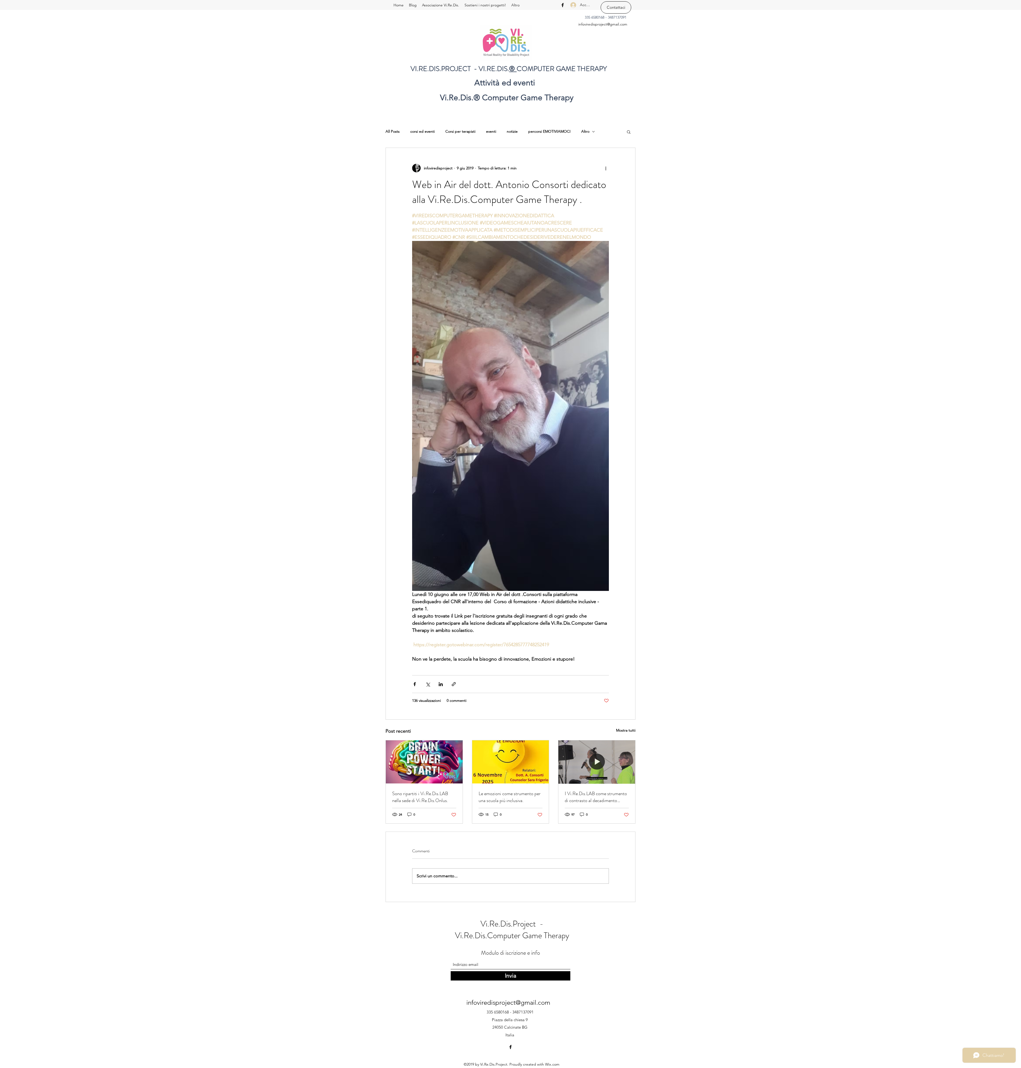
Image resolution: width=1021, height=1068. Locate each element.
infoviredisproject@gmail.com (602, 24)
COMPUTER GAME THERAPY (562, 69)
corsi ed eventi (422, 131)
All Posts (393, 131)
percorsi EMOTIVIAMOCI (549, 131)
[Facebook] (562, 5)
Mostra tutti (625, 730)
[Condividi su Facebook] (414, 684)
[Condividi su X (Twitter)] (427, 684)
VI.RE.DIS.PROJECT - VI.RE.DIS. (460, 69)
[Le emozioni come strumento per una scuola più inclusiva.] (510, 761)
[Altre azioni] (605, 168)
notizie (512, 131)
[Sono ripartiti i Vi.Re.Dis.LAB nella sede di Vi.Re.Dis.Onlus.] (424, 761)
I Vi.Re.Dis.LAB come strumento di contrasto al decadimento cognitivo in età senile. (596, 797)
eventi (491, 131)
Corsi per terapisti (460, 131)
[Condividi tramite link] (453, 684)
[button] (628, 132)
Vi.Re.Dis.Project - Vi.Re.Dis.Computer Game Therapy (512, 929)
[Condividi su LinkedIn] (440, 684)
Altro (585, 131)
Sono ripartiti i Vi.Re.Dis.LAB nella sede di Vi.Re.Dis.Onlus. (420, 797)
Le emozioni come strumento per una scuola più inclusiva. (510, 797)
